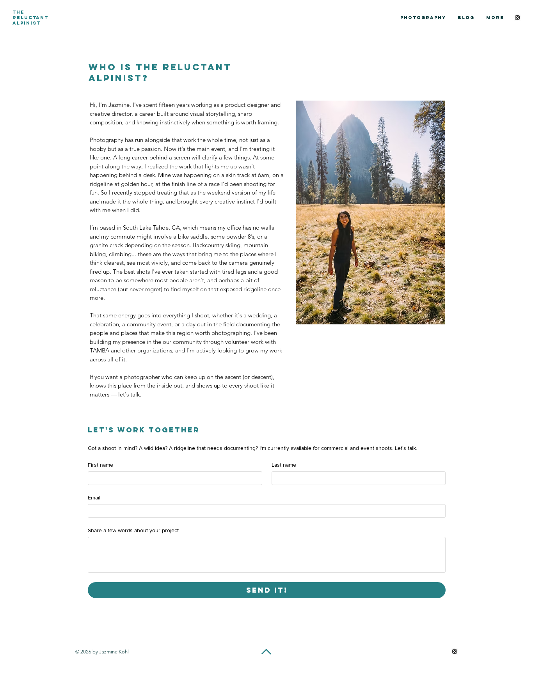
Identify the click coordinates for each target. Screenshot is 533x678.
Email (94, 497)
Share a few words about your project (133, 530)
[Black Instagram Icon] (517, 17)
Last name (284, 465)
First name (100, 465)
